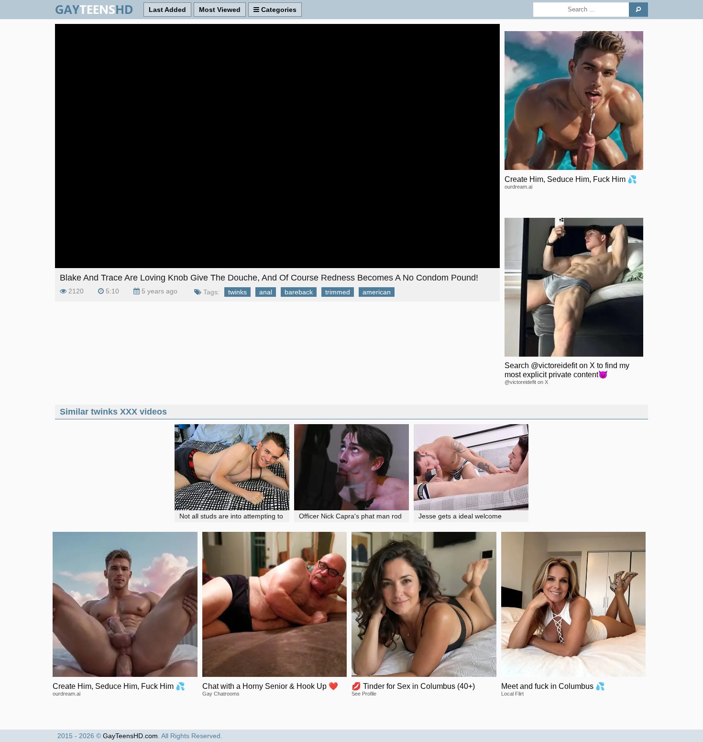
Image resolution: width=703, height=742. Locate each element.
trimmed (337, 292)
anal (265, 292)
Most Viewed (220, 9)
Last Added (167, 9)
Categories (278, 9)
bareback (299, 292)
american (376, 292)
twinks (237, 292)
